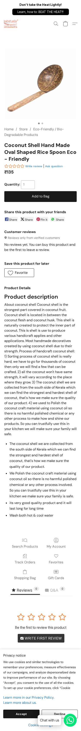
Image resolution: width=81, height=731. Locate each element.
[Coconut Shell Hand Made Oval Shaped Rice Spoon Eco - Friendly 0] (40, 83)
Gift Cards (56, 578)
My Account (56, 546)
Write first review (43, 638)
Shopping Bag (25, 578)
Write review (33, 166)
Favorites (56, 562)
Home (9, 129)
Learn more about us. (20, 702)
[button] (40, 12)
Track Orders (25, 562)
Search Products (25, 546)
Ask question (54, 166)
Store (23, 129)
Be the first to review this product (40, 627)
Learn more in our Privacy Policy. (28, 697)
